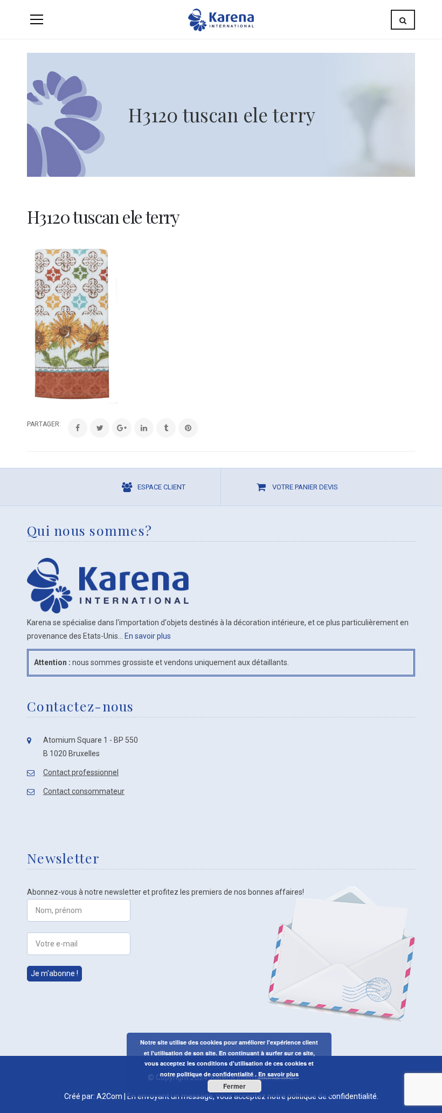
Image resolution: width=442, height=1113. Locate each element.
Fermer (234, 1086)
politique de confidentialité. (332, 1096)
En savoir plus (148, 636)
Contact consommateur (84, 791)
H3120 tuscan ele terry (103, 216)
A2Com (109, 1096)
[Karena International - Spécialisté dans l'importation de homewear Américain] (221, 19)
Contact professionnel (81, 772)
